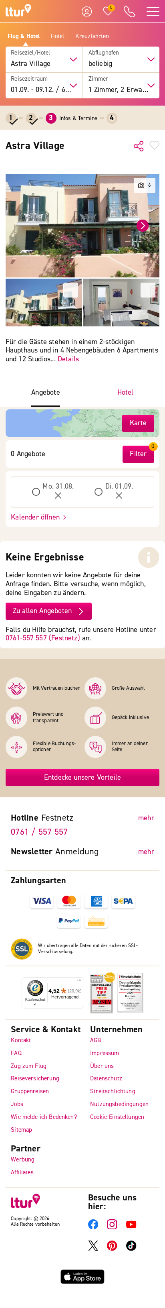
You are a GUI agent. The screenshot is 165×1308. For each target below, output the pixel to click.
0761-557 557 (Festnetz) (43, 638)
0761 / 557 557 (39, 831)
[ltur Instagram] (112, 1228)
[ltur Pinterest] (112, 1249)
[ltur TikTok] (131, 1249)
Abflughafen (104, 53)
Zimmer (99, 79)
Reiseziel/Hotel (30, 53)
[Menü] (79, 982)
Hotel (57, 36)
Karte (138, 423)
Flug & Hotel (24, 36)
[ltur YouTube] (131, 1228)
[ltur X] (93, 1249)
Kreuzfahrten (92, 36)
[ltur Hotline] (130, 11)
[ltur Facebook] (93, 1228)
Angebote (45, 392)
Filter (138, 453)
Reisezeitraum (29, 79)
